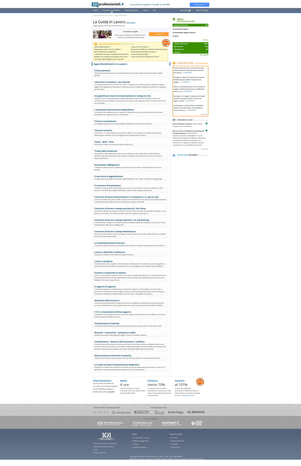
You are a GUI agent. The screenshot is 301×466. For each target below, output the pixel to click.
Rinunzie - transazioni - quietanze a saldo (114, 332)
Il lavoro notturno (103, 130)
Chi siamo (174, 438)
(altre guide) (130, 22)
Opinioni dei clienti (177, 441)
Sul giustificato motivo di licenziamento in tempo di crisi (122, 96)
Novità (145, 10)
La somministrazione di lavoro (109, 243)
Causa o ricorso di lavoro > (140, 47)
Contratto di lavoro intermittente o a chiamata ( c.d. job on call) (126, 197)
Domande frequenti (140, 447)
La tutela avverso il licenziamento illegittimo (116, 364)
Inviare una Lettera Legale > (140, 54)
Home (95, 10)
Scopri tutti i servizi (187, 395)
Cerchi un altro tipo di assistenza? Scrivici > (145, 57)
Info (154, 10)
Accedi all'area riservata (141, 438)
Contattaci (174, 444)
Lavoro (110, 15)
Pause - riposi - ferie (104, 142)
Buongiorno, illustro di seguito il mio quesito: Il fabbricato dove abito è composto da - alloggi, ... (189, 79)
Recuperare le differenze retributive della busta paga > (149, 49)
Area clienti (184, 10)
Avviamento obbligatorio (106, 165)
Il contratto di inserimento (107, 185)
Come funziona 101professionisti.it (105, 444)
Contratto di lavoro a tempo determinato (115, 231)
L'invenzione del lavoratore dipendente (114, 109)
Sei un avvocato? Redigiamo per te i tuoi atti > (109, 59)
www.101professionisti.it (110, 423)
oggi (175, 412)
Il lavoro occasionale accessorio (110, 272)
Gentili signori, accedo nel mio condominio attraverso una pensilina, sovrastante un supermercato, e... (188, 107)
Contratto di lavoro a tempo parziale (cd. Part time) (120, 208)
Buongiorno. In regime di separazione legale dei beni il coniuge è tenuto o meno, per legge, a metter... (189, 98)
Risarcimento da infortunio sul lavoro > (144, 52)
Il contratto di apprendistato (108, 176)
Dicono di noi (175, 447)
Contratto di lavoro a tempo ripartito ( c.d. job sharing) (121, 220)
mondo (196, 412)
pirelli (141, 412)
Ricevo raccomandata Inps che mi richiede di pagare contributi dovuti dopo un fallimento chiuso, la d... (189, 89)
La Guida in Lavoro (109, 21)
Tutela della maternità (105, 151)
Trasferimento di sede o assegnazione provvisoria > (111, 54)
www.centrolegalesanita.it (197, 423)
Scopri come (199, 5)
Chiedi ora (159, 34)
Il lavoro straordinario (105, 121)
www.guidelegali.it (172, 423)
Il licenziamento (102, 70)
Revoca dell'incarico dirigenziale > (105, 52)
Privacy (135, 444)
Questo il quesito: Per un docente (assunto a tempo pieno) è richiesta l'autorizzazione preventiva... (189, 70)
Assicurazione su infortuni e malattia (112, 355)
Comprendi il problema (111, 10)
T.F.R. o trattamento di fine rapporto (112, 312)
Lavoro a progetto (103, 261)
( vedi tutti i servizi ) (127, 44)
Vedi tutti (205, 40)
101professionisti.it (100, 15)
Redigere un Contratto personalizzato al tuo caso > (111, 57)
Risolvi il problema (131, 10)
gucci (100, 412)
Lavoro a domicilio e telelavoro (109, 252)
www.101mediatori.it (142, 423)
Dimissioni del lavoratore (106, 300)
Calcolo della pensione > (102, 47)
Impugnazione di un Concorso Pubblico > (108, 49)
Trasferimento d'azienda (106, 323)
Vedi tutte (204, 149)
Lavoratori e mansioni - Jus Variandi (112, 82)
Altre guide (204, 55)
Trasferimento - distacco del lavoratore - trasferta (119, 341)
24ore (157, 412)
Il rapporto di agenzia (105, 286)
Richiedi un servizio (99, 453)
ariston (121, 412)
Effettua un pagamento (141, 441)
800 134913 (201, 10)
